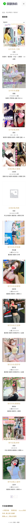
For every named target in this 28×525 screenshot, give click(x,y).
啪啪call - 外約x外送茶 (9, 516)
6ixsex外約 (22, 510)
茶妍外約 (14, 510)
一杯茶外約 (5, 510)
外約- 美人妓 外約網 (8, 513)
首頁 (3, 12)
